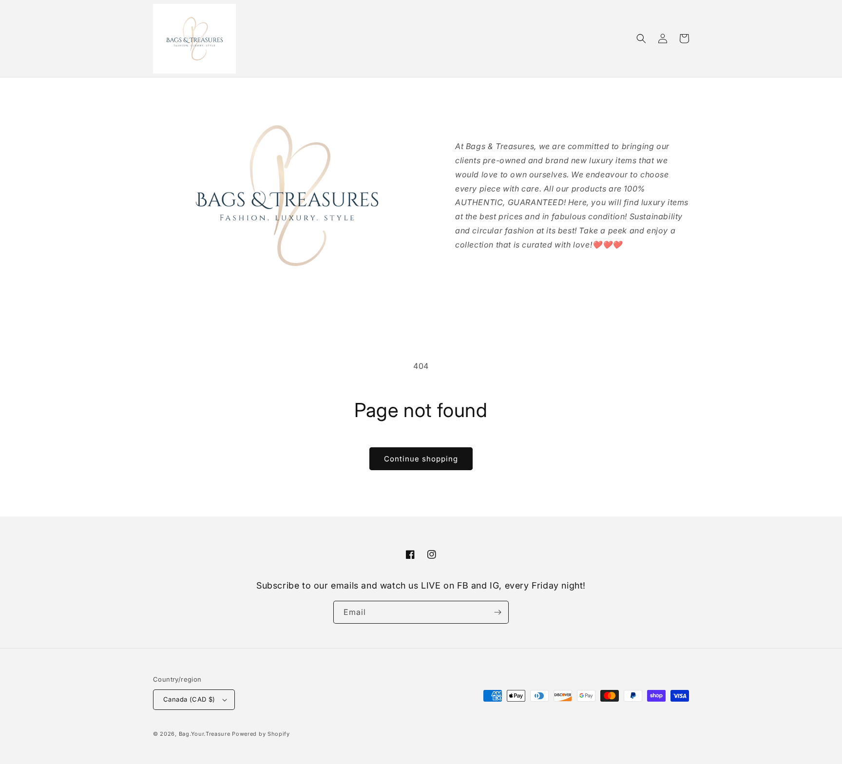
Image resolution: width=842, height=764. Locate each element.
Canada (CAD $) (189, 699)
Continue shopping (421, 458)
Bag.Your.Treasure (204, 733)
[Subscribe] (497, 612)
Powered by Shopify (261, 733)
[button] (641, 38)
